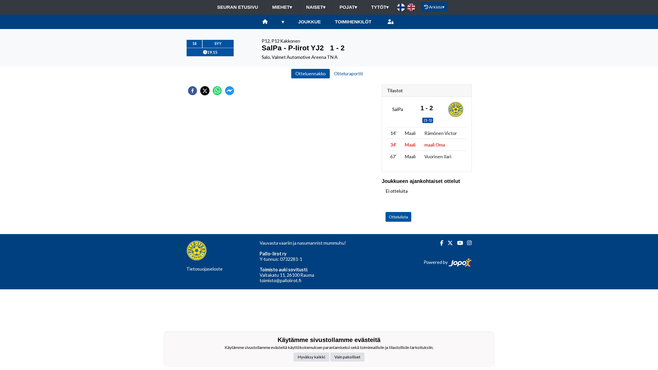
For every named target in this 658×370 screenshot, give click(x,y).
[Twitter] (448, 243)
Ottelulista (398, 216)
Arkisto (436, 6)
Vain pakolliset (347, 356)
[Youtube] (458, 243)
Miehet (282, 7)
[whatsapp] (217, 90)
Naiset (315, 7)
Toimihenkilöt (353, 21)
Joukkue (309, 21)
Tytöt (380, 7)
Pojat (348, 7)
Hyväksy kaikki (311, 356)
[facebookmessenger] (229, 90)
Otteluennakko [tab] (310, 73)
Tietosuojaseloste (204, 269)
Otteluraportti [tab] (348, 73)
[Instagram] (467, 243)
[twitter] (204, 90)
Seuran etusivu (237, 7)
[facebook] (192, 90)
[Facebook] (439, 243)
